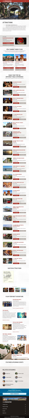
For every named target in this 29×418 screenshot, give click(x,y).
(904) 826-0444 (5, 39)
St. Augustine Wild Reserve (18, 242)
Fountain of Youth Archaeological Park (17, 132)
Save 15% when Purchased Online (7, 272)
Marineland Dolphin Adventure (19, 150)
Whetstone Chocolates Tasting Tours (19, 216)
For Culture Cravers (17, 322)
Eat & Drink (5, 408)
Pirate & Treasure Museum (18, 98)
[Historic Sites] (20, 373)
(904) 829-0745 (15, 227)
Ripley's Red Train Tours (17, 198)
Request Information (14, 393)
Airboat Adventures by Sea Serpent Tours (18, 207)
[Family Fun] (8, 373)
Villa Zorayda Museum (17, 174)
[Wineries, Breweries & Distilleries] (8, 385)
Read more (26, 357)
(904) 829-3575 (15, 159)
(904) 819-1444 (15, 99)
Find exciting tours (5, 341)
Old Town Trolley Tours (8, 61)
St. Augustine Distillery (17, 114)
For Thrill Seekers (7, 334)
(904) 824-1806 (15, 167)
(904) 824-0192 (15, 91)
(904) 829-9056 (15, 107)
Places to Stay (5, 406)
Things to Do (5, 404)
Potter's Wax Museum (17, 106)
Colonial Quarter (16, 234)
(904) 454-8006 (15, 183)
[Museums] (20, 377)
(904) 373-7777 (15, 251)
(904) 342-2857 (15, 235)
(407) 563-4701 (15, 151)
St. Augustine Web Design (13, 417)
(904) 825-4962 (15, 115)
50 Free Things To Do (17, 355)
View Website (8, 43)
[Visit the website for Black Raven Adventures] (20, 41)
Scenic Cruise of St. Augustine (19, 166)
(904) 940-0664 (15, 243)
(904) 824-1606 (15, 124)
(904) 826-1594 (15, 83)
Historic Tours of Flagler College (18, 141)
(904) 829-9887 (15, 175)
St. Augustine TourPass (17, 258)
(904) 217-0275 (15, 218)
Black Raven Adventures (8, 38)
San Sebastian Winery (17, 82)
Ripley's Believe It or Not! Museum (18, 123)
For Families (5, 310)
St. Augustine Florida (22, 417)
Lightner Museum (19, 61)
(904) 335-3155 (5, 63)
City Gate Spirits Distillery (18, 182)
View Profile (8, 44)
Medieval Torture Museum (18, 250)
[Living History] (8, 377)
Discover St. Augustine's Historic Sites (18, 308)
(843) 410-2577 (15, 259)
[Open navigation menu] (24, 1)
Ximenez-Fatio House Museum (18, 158)
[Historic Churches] (8, 381)
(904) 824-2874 (17, 63)
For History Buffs (17, 299)
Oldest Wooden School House (18, 90)
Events (4, 410)
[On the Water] (20, 381)
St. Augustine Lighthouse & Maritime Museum (18, 226)
